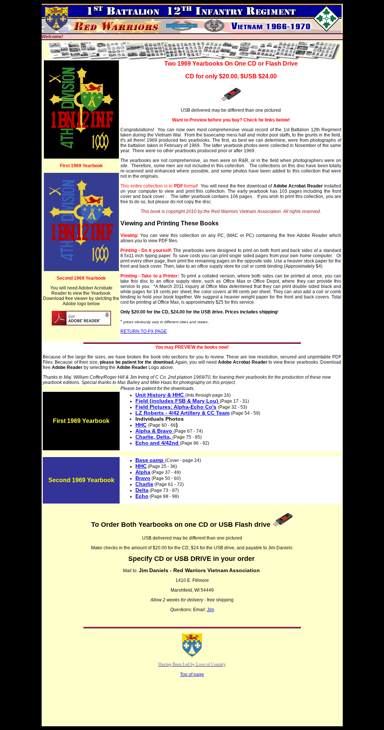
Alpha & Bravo (154, 431)
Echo (141, 496)
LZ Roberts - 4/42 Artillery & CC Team (182, 413)
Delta (141, 490)
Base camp (150, 460)
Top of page (192, 674)
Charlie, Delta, (153, 437)
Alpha (142, 472)
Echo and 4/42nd (157, 443)
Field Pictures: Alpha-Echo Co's (175, 407)
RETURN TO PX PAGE (143, 331)
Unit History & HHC (160, 395)
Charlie (144, 484)
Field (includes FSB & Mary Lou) (177, 401)
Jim (210, 609)
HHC (141, 425)
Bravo (142, 478)
